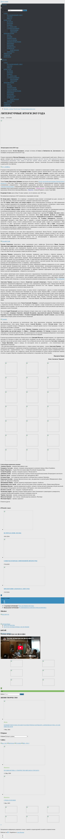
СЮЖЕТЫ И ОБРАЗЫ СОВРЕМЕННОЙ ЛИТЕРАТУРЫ (20, 561)
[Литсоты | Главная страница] (4, 4)
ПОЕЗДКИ (10, 23)
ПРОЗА (9, 35)
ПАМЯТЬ (9, 25)
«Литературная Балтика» (7, 186)
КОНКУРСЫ (10, 48)
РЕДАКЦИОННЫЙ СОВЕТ (15, 15)
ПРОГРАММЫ (14, 30)
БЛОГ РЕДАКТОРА (9, 625)
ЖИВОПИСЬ (10, 52)
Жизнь (5, 722)
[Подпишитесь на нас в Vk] (4, 603)
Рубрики (3, 736)
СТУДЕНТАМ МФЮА (13, 28)
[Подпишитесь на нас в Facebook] (4, 601)
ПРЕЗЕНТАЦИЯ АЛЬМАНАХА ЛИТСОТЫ (17, 589)
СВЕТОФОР (13, 32)
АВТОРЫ (9, 17)
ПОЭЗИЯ (9, 37)
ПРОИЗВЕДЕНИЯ (9, 33)
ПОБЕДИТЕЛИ (14, 50)
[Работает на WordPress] (8, 832)
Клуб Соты (17, 109)
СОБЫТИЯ (7, 55)
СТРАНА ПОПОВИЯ (10, 800)
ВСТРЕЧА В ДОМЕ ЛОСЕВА (12, 533)
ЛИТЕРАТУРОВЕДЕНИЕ (14, 42)
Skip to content (4, 1)
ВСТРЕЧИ (10, 22)
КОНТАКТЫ (7, 57)
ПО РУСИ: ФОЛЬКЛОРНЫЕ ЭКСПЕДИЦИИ (16, 627)
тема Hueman (20, 832)
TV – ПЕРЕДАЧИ (12, 27)
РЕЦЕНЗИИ (10, 45)
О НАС (6, 13)
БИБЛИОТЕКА (11, 47)
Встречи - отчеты (8, 109)
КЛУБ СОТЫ (7, 20)
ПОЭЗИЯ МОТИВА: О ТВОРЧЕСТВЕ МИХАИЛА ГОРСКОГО (21, 770)
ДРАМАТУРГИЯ (11, 38)
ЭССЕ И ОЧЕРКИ (12, 40)
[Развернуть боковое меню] (1, 595)
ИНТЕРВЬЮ (10, 43)
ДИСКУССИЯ (8, 53)
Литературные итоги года (28, 109)
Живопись (6, 767)
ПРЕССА (9, 18)
